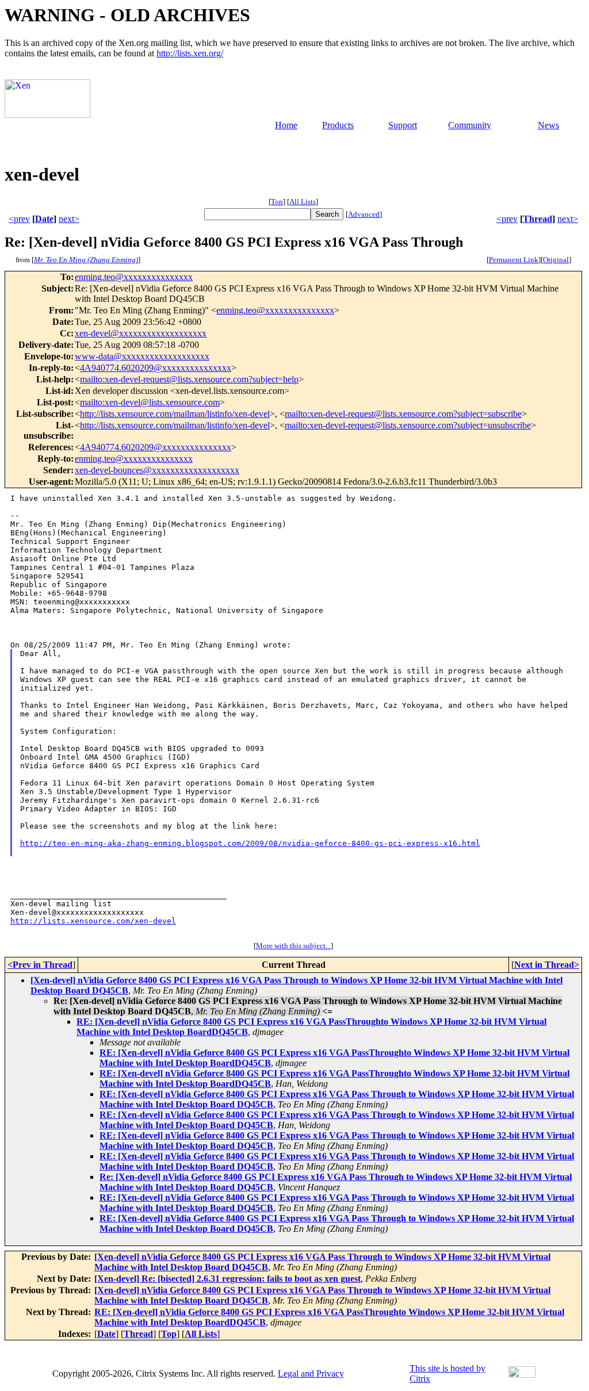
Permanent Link (513, 259)
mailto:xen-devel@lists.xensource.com (150, 402)
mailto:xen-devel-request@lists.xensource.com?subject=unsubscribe (408, 425)
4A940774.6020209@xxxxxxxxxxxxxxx (155, 368)
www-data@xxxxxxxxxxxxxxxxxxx (142, 356)
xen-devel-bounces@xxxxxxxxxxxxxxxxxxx (157, 470)
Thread (537, 219)
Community (469, 125)
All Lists (302, 201)
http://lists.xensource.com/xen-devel (93, 921)
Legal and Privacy (311, 1373)
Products (338, 125)
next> (69, 219)
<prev (19, 219)
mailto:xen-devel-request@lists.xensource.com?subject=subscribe (403, 414)
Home (286, 125)
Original (556, 259)
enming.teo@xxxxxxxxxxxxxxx (134, 277)
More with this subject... (293, 945)
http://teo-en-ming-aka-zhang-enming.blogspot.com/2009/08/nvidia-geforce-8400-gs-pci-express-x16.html (250, 843)
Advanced (364, 214)
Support (402, 125)
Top (277, 201)
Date (44, 219)
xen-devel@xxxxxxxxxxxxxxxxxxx (140, 333)
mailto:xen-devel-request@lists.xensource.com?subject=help (189, 379)
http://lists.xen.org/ (189, 53)
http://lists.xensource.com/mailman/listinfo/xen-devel (175, 414)
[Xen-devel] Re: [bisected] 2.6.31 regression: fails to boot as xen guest (227, 1278)
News (548, 125)
